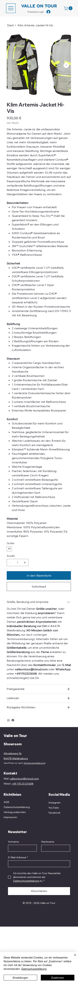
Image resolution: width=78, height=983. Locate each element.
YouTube (53, 807)
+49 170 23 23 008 (22, 783)
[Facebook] (13, 720)
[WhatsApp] (8, 720)
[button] (68, 8)
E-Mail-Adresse (18, 857)
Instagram (54, 802)
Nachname (47, 841)
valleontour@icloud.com (31, 669)
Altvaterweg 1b (13, 753)
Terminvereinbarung (34, 763)
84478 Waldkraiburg (16, 758)
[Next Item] (66, 65)
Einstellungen (20, 977)
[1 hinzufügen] (24, 562)
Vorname (13, 841)
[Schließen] (73, 957)
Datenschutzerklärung (34, 969)
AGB (6, 802)
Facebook (54, 812)
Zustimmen (57, 977)
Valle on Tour (15, 735)
